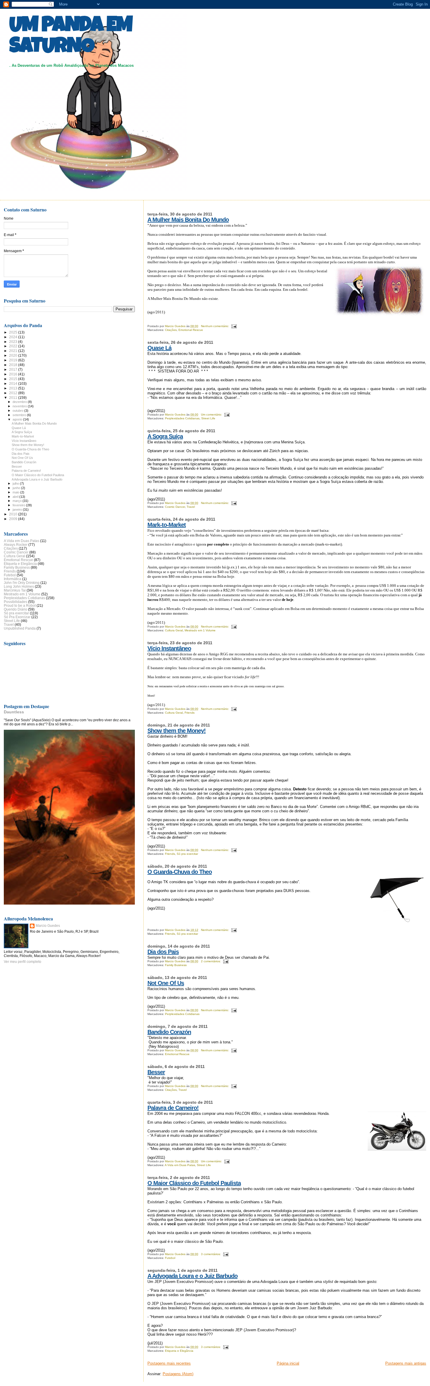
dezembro (20, 402)
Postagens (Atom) (178, 1374)
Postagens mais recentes (169, 1363)
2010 (13, 514)
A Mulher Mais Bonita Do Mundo (188, 219)
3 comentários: (211, 1254)
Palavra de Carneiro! (173, 1108)
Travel (191, 506)
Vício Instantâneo (169, 648)
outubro (18, 410)
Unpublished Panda (20, 628)
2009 (13, 519)
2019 (13, 360)
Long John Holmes (19, 586)
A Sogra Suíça (165, 436)
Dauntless (14, 712)
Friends (190, 712)
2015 (13, 379)
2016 (13, 374)
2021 (13, 351)
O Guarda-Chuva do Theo (179, 872)
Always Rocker (15, 544)
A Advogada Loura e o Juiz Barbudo (192, 1276)
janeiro (18, 509)
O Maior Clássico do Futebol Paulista (194, 1183)
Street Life (208, 418)
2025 (13, 332)
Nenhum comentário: (215, 326)
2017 (13, 369)
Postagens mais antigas (405, 1363)
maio (16, 492)
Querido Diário (15, 609)
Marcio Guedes (48, 926)
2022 (13, 346)
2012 (13, 393)
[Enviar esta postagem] (234, 326)
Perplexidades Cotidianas (182, 418)
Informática (12, 579)
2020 (13, 355)
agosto (18, 419)
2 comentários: (211, 961)
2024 (13, 337)
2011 (13, 397)
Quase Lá (159, 348)
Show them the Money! (176, 730)
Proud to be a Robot (20, 605)
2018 (13, 365)
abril (16, 496)
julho (16, 483)
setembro (20, 415)
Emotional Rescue (190, 329)
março (18, 501)
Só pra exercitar (187, 853)
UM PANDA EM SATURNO (70, 37)
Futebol (170, 1257)
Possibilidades (15, 602)
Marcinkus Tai (15, 590)
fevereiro (19, 505)
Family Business (176, 965)
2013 (13, 388)
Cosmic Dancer (175, 506)
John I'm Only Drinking (21, 583)
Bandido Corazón (169, 1032)
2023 (13, 341)
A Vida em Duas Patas (180, 1165)
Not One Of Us (165, 983)
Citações (171, 329)
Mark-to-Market (166, 525)
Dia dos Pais (163, 952)
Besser (156, 1072)
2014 (13, 383)
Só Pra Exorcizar (17, 617)
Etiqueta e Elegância (179, 1350)
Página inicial (288, 1363)
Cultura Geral (174, 630)
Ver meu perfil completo (22, 962)
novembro (20, 406)
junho (17, 488)
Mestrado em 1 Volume (200, 630)
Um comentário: (212, 414)
